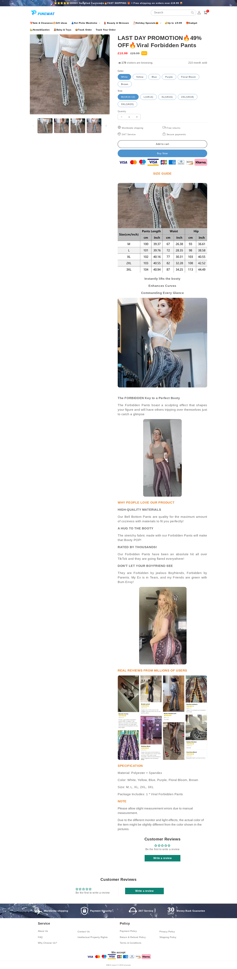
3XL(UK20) (127, 104)
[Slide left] (33, 125)
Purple (169, 77)
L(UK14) (148, 97)
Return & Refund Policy (133, 937)
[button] (85, 23)
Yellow (139, 77)
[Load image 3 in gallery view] (77, 125)
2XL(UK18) (187, 97)
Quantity (122, 111)
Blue (154, 77)
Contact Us (84, 931)
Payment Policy (128, 931)
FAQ (40, 937)
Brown (124, 84)
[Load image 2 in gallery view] (61, 125)
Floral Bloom (188, 77)
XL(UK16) (167, 97)
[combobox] (173, 13)
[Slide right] (106, 125)
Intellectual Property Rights (93, 937)
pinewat (127, 965)
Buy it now (162, 153)
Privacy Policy (167, 931)
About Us (43, 931)
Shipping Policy (167, 937)
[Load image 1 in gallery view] (45, 125)
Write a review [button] (162, 858)
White (124, 77)
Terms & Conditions (130, 943)
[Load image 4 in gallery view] (94, 125)
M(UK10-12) (128, 97)
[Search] (192, 12)
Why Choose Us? (47, 943)
